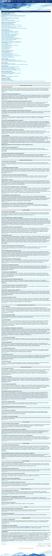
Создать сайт (22, 1)
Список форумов (3, 9)
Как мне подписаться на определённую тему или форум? (11, 73)
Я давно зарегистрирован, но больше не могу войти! (10, 18)
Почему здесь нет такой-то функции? (7, 80)
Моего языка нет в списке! (5, 25)
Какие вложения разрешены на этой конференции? (10, 76)
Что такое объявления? (5, 46)
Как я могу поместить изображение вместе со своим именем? (11, 26)
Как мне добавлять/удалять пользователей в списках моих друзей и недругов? (14, 64)
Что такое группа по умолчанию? (6, 56)
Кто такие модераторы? (5, 52)
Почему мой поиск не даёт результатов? (8, 67)
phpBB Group (36, 520)
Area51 (29, 527)
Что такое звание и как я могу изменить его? (8, 27)
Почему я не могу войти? (5, 13)
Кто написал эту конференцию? (6, 79)
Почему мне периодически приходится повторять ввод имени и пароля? (13, 15)
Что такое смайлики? (4, 44)
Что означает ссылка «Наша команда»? (8, 57)
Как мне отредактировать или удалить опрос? (9, 34)
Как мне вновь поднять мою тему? (7, 40)
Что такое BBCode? (4, 42)
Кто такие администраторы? (6, 51)
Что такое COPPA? (4, 19)
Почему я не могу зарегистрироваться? (8, 20)
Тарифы (42, 1)
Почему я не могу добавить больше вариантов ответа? (10, 33)
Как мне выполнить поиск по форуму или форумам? (10, 66)
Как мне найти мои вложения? (6, 77)
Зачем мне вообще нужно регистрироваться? (9, 14)
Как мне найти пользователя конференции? (8, 69)
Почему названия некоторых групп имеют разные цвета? (11, 55)
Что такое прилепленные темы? (6, 47)
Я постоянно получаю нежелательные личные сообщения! (11, 60)
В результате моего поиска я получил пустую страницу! (10, 68)
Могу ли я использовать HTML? (6, 43)
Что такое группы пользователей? (7, 53)
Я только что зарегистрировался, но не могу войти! (9, 17)
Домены (29, 1)
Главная (14, 1)
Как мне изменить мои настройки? (7, 23)
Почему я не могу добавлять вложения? (8, 36)
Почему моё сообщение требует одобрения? (9, 39)
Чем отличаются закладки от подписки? (8, 72)
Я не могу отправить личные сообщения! (8, 59)
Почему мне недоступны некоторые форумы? (9, 35)
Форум (48, 1)
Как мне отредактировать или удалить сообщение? (10, 31)
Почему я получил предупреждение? (7, 37)
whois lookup (23, 533)
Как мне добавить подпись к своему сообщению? (9, 32)
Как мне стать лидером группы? (6, 54)
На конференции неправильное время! (8, 24)
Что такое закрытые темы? (5, 48)
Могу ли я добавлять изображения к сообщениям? (9, 45)
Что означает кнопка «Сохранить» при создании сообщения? (11, 38)
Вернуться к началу (4, 92)
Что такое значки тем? (5, 49)
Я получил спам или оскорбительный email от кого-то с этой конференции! (13, 61)
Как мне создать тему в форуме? (6, 30)
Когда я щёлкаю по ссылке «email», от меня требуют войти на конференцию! (14, 28)
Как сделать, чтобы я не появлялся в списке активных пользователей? (13, 16)
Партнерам (36, 1)
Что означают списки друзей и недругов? (8, 63)
